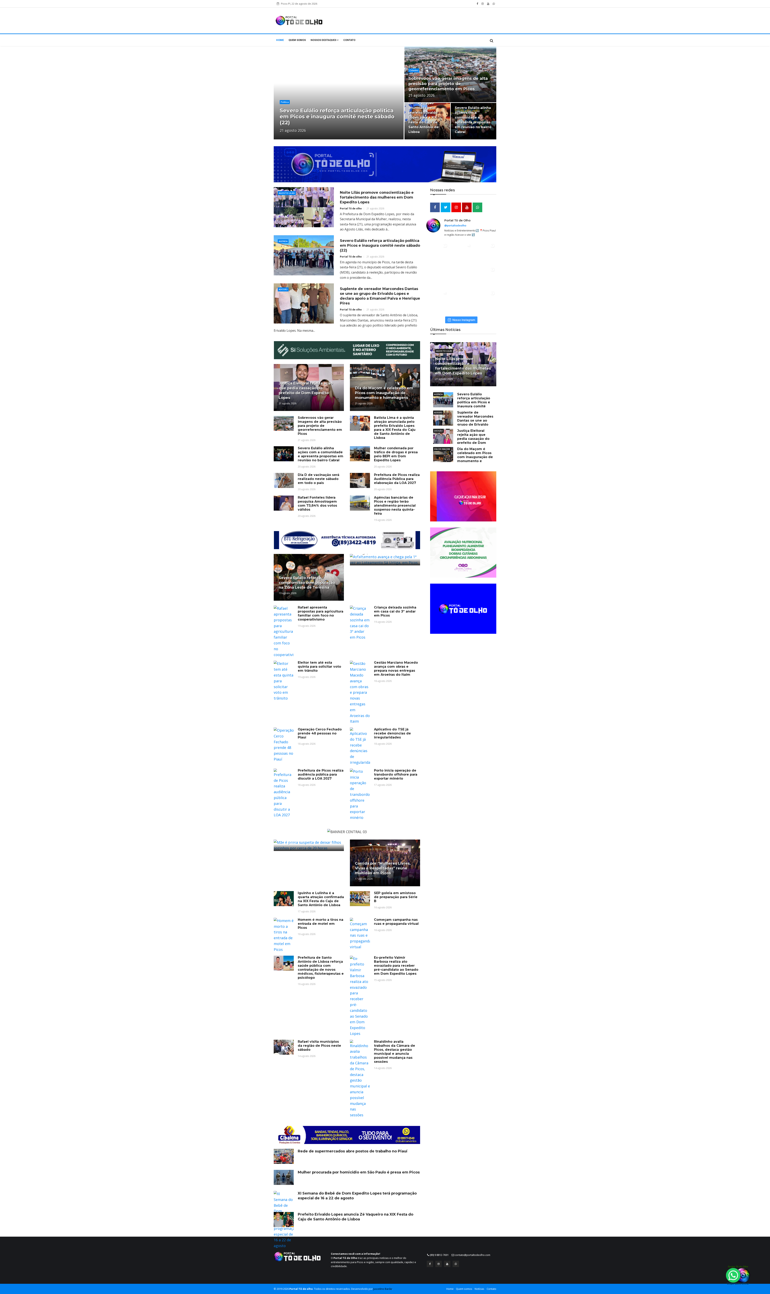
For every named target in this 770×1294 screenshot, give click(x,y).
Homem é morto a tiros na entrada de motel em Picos (320, 924)
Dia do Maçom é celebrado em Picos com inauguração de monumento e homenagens (384, 393)
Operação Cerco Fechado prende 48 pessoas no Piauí (320, 733)
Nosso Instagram (463, 319)
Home (280, 40)
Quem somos (297, 40)
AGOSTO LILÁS (444, 350)
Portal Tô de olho (351, 208)
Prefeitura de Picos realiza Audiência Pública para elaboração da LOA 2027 (397, 479)
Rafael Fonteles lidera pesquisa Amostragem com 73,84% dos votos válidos (317, 503)
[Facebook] (430, 1264)
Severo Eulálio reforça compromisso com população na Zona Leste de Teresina (307, 583)
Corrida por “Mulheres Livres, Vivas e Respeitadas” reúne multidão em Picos (383, 868)
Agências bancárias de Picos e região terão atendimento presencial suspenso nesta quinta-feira (395, 505)
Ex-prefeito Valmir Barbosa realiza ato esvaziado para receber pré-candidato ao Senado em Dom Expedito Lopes (396, 966)
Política (285, 101)
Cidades (413, 70)
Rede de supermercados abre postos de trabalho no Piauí (352, 1151)
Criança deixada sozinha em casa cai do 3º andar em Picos (395, 611)
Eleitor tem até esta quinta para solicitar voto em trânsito (319, 666)
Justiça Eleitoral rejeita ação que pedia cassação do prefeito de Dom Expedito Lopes (332, 116)
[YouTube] (447, 1264)
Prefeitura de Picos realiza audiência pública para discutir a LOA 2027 (320, 774)
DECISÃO (438, 430)
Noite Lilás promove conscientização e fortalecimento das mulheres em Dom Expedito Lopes (377, 197)
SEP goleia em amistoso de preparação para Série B (395, 897)
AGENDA (438, 394)
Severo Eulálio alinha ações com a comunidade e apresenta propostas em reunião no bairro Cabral (320, 454)
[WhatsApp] (456, 1264)
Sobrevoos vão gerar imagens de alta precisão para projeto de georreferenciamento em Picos (448, 83)
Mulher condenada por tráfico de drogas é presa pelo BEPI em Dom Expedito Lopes (396, 454)
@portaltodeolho (455, 225)
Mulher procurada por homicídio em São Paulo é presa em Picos (359, 1172)
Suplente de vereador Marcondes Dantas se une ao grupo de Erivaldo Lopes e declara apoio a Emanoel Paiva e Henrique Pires (463, 422)
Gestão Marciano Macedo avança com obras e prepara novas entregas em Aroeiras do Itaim (396, 668)
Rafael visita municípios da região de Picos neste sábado (319, 1046)
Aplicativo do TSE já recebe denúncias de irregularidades (392, 733)
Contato (349, 40)
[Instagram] (438, 1264)
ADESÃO (438, 412)
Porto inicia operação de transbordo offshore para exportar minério (395, 774)
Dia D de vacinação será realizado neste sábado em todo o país (318, 479)
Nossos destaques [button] (324, 40)
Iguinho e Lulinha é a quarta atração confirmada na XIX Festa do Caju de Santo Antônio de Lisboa (321, 899)
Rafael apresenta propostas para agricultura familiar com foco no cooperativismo (320, 613)
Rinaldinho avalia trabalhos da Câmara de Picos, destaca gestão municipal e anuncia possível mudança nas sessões (394, 1052)
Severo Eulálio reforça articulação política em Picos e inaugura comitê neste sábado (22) (380, 245)
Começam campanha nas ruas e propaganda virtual (396, 922)
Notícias (479, 1289)
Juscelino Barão (382, 1289)
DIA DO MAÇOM (442, 449)
